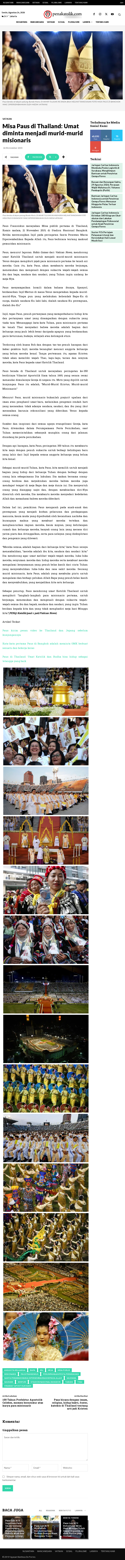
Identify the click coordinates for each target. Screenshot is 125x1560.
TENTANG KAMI (108, 1551)
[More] (63, 157)
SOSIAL (69, 1551)
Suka (95, 131)
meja (50, 1370)
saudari (8, 1382)
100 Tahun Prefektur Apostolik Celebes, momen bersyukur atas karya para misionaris (22, 1402)
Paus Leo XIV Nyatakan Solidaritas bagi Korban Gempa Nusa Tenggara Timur (45, 1530)
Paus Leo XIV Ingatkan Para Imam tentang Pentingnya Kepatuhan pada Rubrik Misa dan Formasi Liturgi (14, 1528)
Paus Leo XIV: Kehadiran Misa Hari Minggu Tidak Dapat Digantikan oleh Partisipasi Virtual (74, 1529)
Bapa (32, 1370)
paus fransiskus (29, 1374)
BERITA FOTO (65, 1510)
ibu (41, 1370)
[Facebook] (94, 14)
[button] (119, 14)
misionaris (10, 1374)
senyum (22, 1382)
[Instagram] (100, 14)
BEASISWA (50, 1510)
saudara (71, 1378)
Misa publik (64, 1370)
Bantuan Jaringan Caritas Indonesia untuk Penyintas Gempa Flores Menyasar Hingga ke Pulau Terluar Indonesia (105, 201)
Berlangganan (98, 142)
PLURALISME (81, 1551)
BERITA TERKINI (13, 1515)
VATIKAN (7, 119)
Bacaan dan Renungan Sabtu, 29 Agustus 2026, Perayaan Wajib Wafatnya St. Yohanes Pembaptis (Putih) (106, 186)
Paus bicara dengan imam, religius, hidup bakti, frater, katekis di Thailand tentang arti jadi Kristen (69, 1404)
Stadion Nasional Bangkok (46, 1382)
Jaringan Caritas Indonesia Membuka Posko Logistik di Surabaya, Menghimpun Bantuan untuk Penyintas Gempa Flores (105, 171)
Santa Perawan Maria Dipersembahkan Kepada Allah (33, 1378)
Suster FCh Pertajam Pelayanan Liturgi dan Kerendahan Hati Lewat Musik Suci (103, 236)
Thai (79, 1382)
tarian (69, 1382)
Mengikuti (106, 131)
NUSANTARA (28, 1551)
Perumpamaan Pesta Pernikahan (61, 1374)
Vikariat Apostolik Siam (17, 1386)
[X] (106, 14)
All (40, 1510)
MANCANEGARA (44, 1551)
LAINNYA (94, 1551)
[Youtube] (112, 14)
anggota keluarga (14, 1370)
